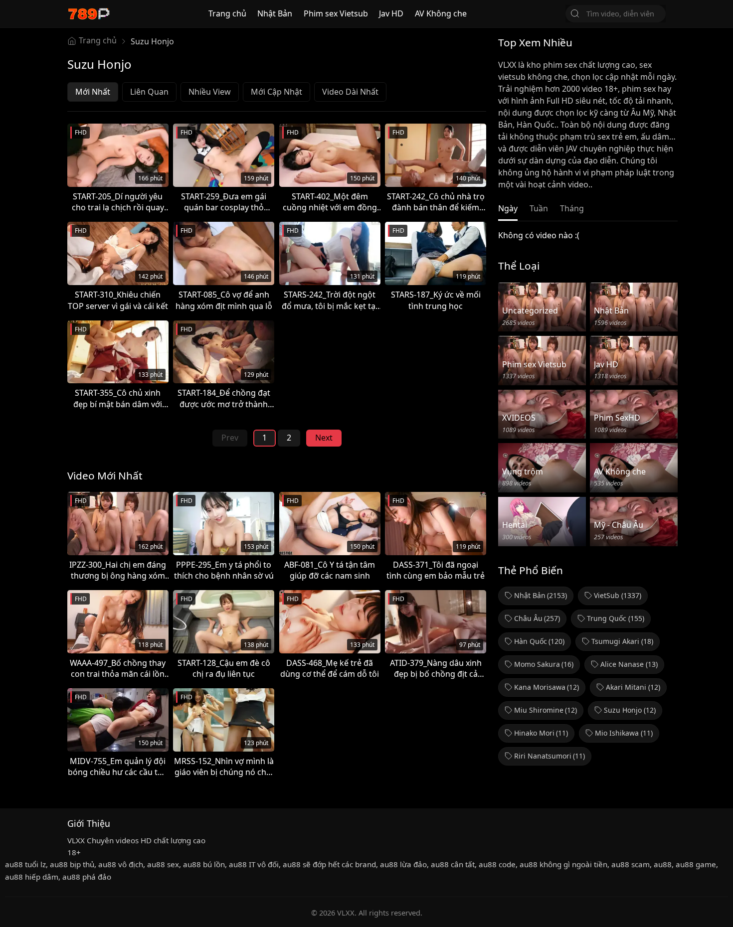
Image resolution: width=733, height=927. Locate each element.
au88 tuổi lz (25, 864)
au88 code (497, 864)
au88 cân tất (453, 864)
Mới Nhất (92, 91)
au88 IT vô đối (254, 864)
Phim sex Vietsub (336, 13)
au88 (663, 864)
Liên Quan (149, 91)
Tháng (572, 208)
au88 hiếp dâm (31, 877)
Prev (229, 437)
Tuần (539, 208)
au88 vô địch (120, 864)
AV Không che (441, 13)
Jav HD (391, 13)
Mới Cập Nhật (276, 91)
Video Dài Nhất (350, 91)
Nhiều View (209, 91)
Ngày (508, 208)
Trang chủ (227, 13)
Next (324, 437)
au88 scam (630, 864)
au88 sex (163, 864)
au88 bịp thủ (72, 864)
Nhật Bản (274, 13)
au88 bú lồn (204, 864)
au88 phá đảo (86, 877)
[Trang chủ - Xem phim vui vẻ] (88, 13)
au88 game (696, 864)
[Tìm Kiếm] (575, 13)
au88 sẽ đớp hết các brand (329, 864)
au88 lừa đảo (403, 864)
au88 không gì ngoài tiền (563, 864)
